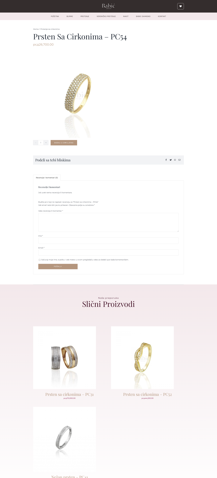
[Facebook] (166, 160)
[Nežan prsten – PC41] (64, 408)
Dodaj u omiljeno (63, 143)
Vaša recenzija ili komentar (50, 211)
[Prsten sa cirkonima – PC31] (64, 328)
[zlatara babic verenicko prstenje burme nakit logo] (108, 4)
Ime (40, 236)
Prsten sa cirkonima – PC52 (147, 394)
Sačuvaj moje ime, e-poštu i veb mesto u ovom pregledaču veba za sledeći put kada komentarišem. (85, 260)
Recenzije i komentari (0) (47, 178)
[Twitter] (170, 160)
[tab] (47, 178)
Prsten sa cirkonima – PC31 (69, 394)
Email (41, 248)
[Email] (179, 160)
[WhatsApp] (175, 160)
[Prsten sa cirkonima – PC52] (142, 328)
